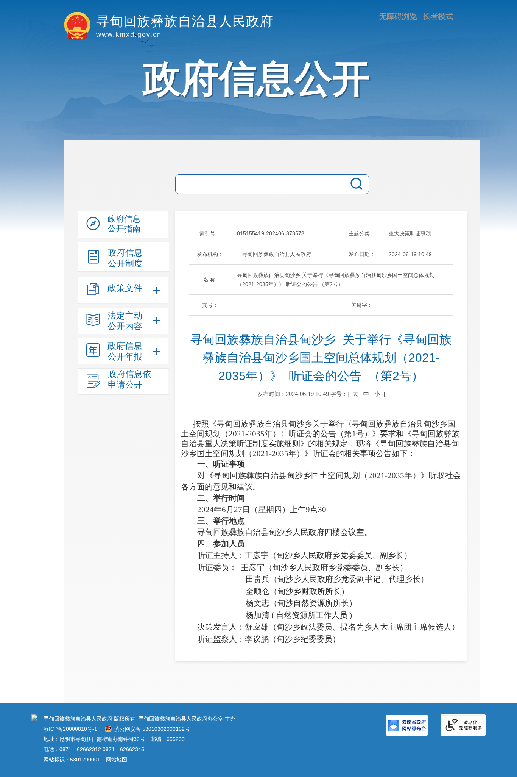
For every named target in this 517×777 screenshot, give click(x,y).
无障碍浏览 (398, 16)
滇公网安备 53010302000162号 (152, 729)
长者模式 (438, 16)
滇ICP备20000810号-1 (70, 729)
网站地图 (116, 760)
